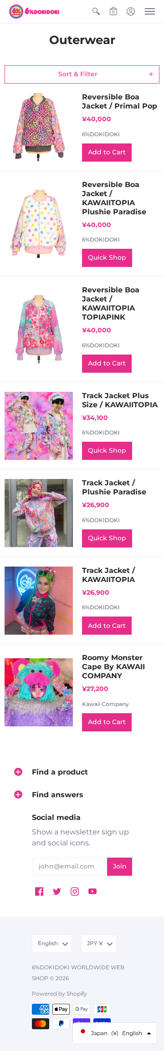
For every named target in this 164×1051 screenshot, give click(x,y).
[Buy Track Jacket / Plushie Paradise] (39, 513)
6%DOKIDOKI (101, 134)
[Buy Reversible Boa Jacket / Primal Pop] (39, 127)
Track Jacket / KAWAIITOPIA (108, 575)
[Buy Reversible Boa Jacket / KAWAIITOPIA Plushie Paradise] (39, 224)
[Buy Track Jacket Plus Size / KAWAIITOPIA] (39, 426)
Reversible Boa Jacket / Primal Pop (119, 101)
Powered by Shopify (59, 993)
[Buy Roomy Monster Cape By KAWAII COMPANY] (39, 692)
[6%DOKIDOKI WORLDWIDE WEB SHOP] (34, 11)
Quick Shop (107, 257)
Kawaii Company (105, 704)
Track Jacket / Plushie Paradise (114, 487)
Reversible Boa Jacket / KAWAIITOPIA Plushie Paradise (114, 198)
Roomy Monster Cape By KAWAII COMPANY (113, 666)
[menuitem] (96, 11)
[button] (96, 11)
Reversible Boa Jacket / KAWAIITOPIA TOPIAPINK (110, 303)
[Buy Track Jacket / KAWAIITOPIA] (39, 601)
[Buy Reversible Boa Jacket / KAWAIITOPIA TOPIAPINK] (39, 329)
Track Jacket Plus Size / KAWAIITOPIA (120, 400)
